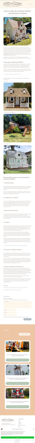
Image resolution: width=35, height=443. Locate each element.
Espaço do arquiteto (21, 425)
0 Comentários (27, 15)
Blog (19, 426)
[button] (33, 429)
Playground (22, 15)
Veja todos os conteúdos (24, 334)
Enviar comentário (27, 319)
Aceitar (17, 437)
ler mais (17, 383)
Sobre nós (20, 424)
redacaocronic (9, 15)
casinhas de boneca (18, 15)
